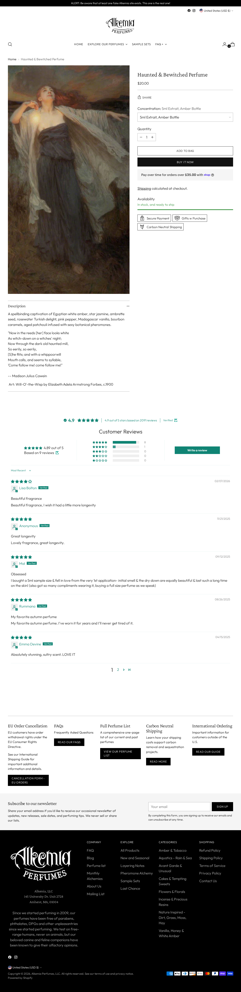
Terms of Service (212, 865)
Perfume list (96, 865)
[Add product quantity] (152, 137)
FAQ (90, 850)
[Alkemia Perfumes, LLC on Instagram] (194, 10)
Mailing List (95, 894)
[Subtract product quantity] (141, 137)
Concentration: (169, 108)
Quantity (144, 129)
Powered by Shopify (20, 978)
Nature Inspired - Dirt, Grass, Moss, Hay (172, 917)
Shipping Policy (211, 858)
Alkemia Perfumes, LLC (45, 973)
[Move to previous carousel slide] (221, 703)
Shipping (144, 188)
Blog (90, 858)
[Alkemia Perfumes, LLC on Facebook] (189, 10)
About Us (94, 886)
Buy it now (185, 162)
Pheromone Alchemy (136, 873)
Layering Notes (132, 865)
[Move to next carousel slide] (230, 703)
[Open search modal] (10, 44)
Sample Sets (130, 881)
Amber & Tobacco (173, 850)
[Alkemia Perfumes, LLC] (120, 25)
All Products (129, 850)
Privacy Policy (210, 873)
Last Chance (130, 888)
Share (147, 97)
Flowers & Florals (172, 891)
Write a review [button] (197, 450)
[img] (21, 481)
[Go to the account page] (223, 44)
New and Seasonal (134, 858)
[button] (100, 442)
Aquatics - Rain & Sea (175, 858)
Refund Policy (209, 850)
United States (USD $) (217, 10)
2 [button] (118, 669)
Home (12, 59)
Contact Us (208, 881)
